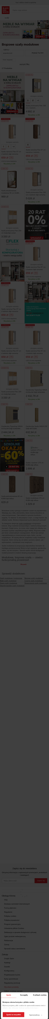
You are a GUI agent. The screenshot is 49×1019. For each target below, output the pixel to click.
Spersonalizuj (34, 1015)
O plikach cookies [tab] (40, 995)
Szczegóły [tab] (24, 995)
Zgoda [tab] (8, 995)
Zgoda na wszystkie (13, 1015)
